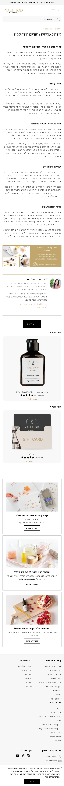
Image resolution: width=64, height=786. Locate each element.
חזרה (30, 324)
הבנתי (32, 781)
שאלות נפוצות (56, 720)
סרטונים (29, 682)
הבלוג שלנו (49, 29)
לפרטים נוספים (32, 528)
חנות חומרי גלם (25, 304)
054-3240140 (56, 699)
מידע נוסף (57, 740)
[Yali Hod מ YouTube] (17, 755)
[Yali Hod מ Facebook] (22, 755)
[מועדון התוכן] (32, 266)
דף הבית (58, 29)
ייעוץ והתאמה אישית (53, 686)
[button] (27, 395)
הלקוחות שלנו (26, 670)
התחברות (57, 694)
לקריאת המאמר (32, 641)
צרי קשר (29, 686)
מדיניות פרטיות (55, 736)
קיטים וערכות (56, 678)
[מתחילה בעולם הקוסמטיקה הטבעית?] (32, 610)
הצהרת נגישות (55, 732)
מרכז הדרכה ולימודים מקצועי (50, 682)
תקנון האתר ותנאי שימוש (52, 724)
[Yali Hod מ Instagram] (28, 755)
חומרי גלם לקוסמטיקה (52, 666)
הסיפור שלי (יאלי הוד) (23, 666)
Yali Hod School (40, 304)
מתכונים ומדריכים (54, 674)
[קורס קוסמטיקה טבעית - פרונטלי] (32, 497)
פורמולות (28, 678)
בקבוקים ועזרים (55, 670)
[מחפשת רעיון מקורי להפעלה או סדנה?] (32, 553)
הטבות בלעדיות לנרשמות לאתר (49, 716)
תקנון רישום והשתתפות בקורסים (49, 728)
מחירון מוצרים (55, 712)
